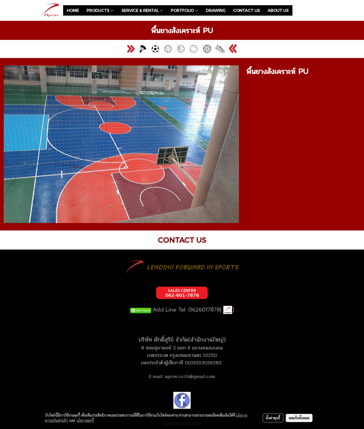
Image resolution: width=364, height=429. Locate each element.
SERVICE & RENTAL (141, 10)
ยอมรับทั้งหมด (299, 418)
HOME (73, 10)
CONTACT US (246, 10)
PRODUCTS (98, 10)
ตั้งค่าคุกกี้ (273, 418)
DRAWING (216, 10)
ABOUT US (278, 10)
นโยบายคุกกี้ (85, 420)
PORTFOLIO (183, 10)
